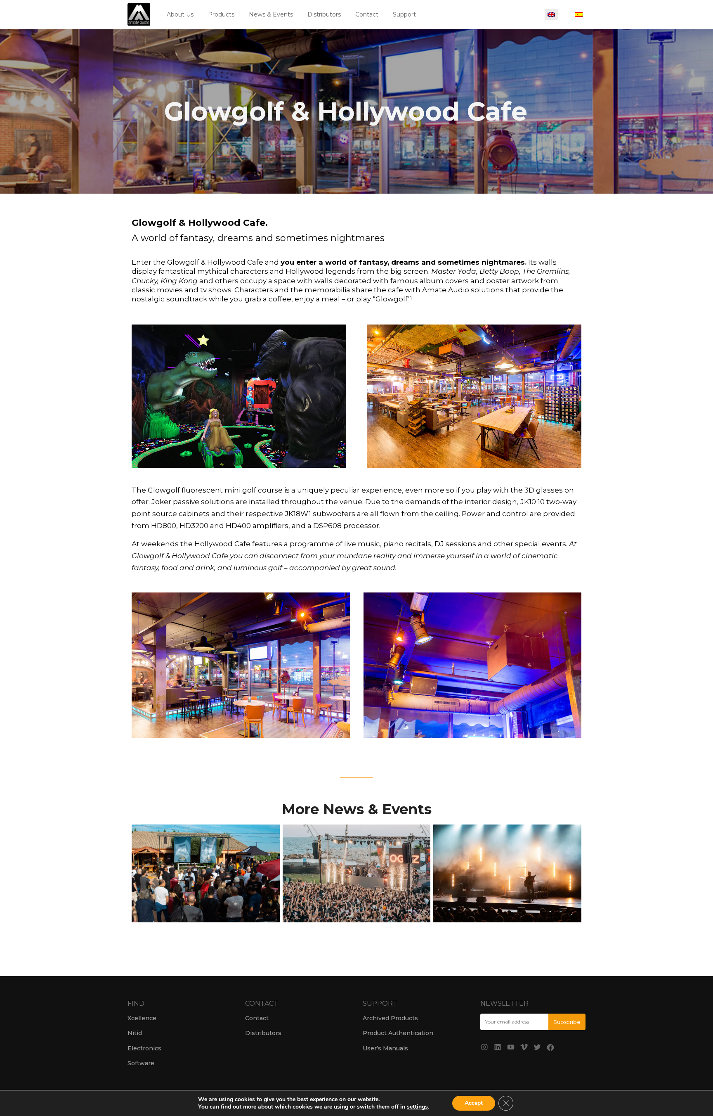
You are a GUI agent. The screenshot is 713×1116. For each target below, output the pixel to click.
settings (417, 1107)
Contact (366, 14)
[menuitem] (551, 14)
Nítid (134, 1033)
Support (404, 14)
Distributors (324, 14)
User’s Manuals (385, 1048)
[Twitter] (537, 1047)
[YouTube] (511, 1047)
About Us (180, 14)
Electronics (144, 1048)
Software (140, 1063)
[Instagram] (484, 1047)
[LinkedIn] (497, 1047)
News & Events (271, 14)
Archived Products (390, 1018)
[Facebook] (550, 1047)
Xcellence (141, 1018)
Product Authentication (398, 1033)
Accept (474, 1103)
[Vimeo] (524, 1047)
